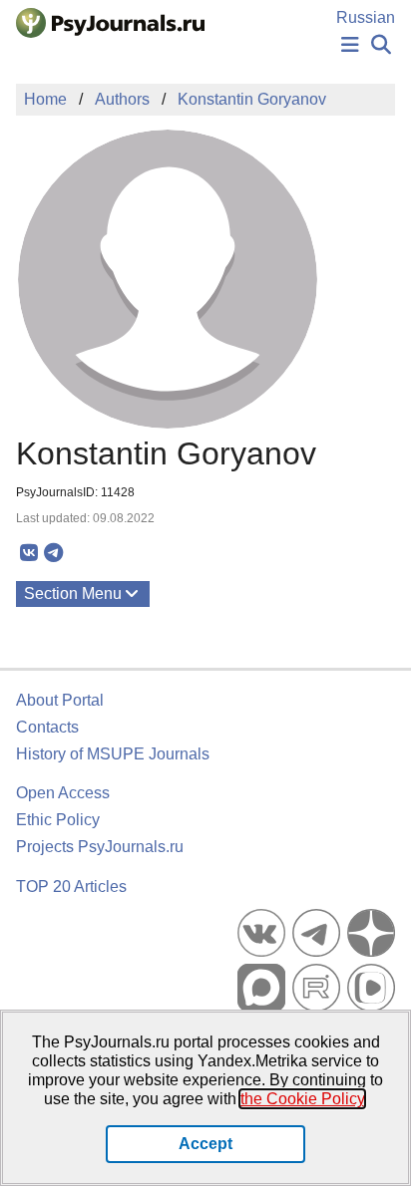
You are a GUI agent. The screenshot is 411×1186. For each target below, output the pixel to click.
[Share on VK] (28, 553)
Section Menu (73, 593)
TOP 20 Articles (71, 886)
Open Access (63, 792)
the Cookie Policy (302, 1098)
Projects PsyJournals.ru (100, 846)
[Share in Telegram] (53, 553)
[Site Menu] (350, 45)
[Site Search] (381, 45)
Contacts (47, 727)
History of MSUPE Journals (112, 753)
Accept (205, 1143)
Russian (365, 17)
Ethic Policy (58, 819)
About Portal (60, 700)
